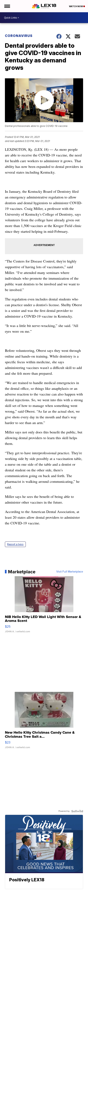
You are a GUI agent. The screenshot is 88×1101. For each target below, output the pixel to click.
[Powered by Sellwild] (77, 811)
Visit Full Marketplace (69, 571)
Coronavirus (19, 36)
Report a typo (15, 544)
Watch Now (76, 6)
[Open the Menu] (7, 6)
